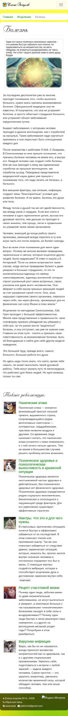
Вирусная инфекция (34, 641)
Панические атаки (33, 402)
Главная (8, 17)
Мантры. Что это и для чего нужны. (40, 519)
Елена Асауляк (18, 4)
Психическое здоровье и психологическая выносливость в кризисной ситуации (40, 466)
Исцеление (24, 17)
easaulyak (10, 705)
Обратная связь (13, 702)
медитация (25, 580)
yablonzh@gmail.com (31, 705)
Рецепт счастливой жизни (39, 587)
